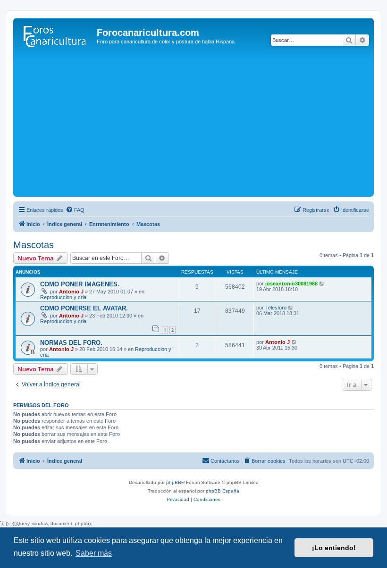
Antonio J (71, 291)
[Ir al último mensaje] (322, 283)
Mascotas (33, 245)
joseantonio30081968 (291, 283)
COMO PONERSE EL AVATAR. (84, 308)
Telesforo (275, 307)
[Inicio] (56, 35)
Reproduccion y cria (63, 297)
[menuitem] (75, 210)
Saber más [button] (94, 553)
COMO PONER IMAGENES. (79, 284)
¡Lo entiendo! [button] (334, 547)
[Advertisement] (193, 124)
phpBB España (222, 490)
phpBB (173, 482)
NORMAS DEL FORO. (71, 342)
